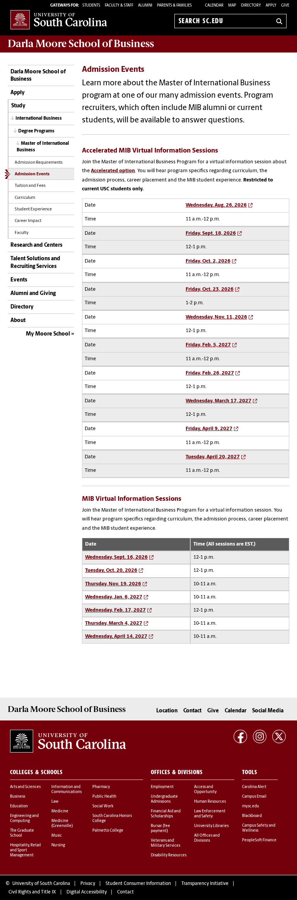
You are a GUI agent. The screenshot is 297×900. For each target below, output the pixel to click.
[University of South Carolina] (68, 741)
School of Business (81, 43)
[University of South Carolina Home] (58, 19)
